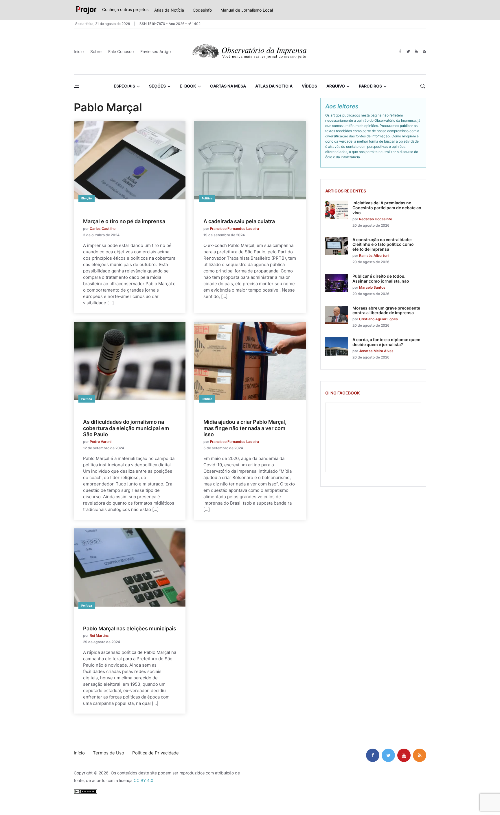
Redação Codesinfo (375, 219)
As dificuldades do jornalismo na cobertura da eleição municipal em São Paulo (126, 428)
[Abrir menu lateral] (76, 86)
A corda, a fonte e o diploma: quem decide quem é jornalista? (386, 342)
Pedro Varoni (100, 441)
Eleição (86, 198)
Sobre (96, 51)
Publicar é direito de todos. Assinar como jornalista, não (380, 278)
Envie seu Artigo (155, 51)
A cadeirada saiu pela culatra (239, 221)
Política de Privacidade (155, 753)
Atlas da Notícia (169, 10)
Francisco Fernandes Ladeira (234, 228)
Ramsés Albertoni (374, 255)
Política (207, 198)
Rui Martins (99, 635)
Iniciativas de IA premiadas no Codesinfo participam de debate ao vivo (386, 207)
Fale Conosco (121, 51)
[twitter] (408, 51)
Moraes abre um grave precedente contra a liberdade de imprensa (386, 310)
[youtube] (416, 51)
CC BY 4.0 (143, 780)
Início (79, 51)
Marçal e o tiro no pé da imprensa (124, 221)
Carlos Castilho (102, 228)
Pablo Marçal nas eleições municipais (129, 628)
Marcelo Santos (372, 287)
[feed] (424, 51)
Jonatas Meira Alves (376, 351)
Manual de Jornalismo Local (246, 10)
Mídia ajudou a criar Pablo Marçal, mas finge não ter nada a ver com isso (244, 428)
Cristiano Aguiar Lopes (378, 319)
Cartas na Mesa (228, 85)
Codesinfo (202, 10)
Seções (157, 85)
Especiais (124, 85)
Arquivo (335, 85)
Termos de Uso (108, 753)
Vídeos (309, 85)
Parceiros (370, 85)
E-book (188, 85)
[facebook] (400, 51)
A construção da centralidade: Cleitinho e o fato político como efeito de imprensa (383, 244)
